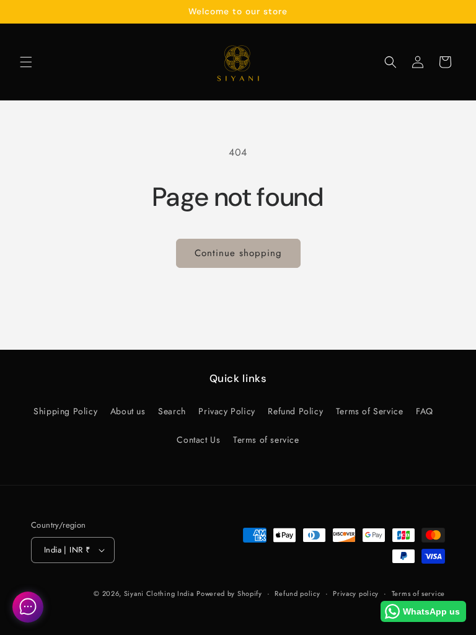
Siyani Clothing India (159, 593)
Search (172, 411)
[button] (26, 62)
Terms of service (266, 439)
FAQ (424, 411)
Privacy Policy (226, 411)
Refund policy (297, 593)
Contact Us (198, 439)
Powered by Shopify (229, 593)
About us (128, 411)
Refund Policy (295, 411)
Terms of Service (369, 411)
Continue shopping (238, 253)
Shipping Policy (65, 411)
